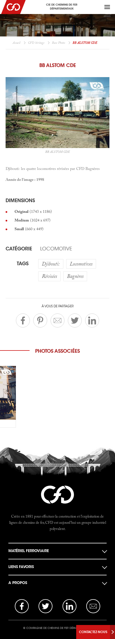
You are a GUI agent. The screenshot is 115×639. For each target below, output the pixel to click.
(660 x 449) (29, 228)
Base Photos (58, 43)
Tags (22, 263)
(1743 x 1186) (33, 211)
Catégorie (19, 249)
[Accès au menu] (107, 7)
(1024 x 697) (33, 220)
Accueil (16, 43)
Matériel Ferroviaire (28, 550)
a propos (17, 582)
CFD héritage (36, 43)
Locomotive (56, 249)
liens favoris (21, 566)
